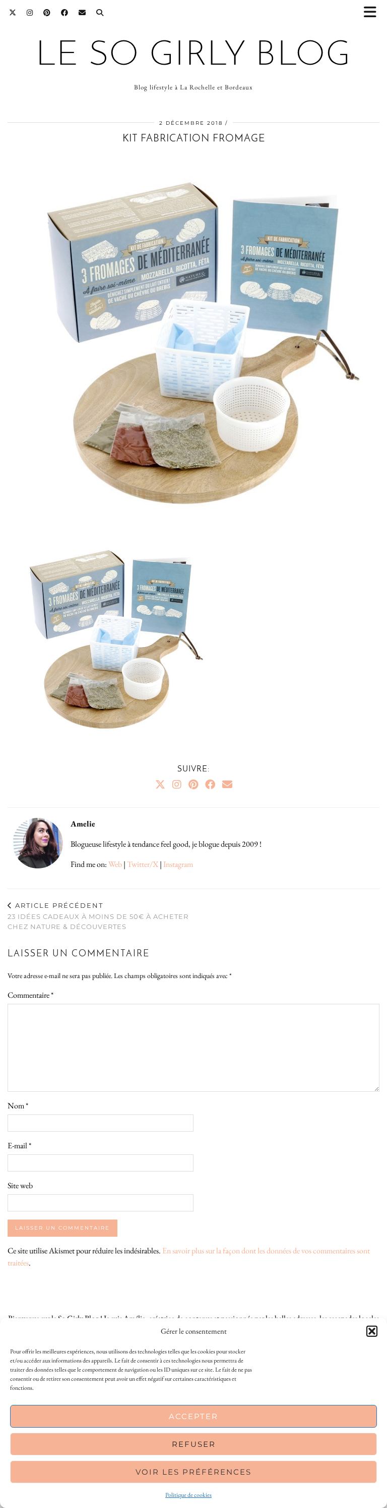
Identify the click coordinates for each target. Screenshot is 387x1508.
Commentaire (30, 995)
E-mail (19, 1145)
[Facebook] (65, 12)
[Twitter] (13, 12)
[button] (373, 13)
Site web (20, 1185)
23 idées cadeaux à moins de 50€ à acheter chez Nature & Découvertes (98, 916)
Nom (18, 1105)
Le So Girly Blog (193, 55)
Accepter (193, 1416)
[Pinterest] (47, 12)
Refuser (194, 1444)
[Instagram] (30, 12)
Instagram (178, 864)
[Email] (82, 12)
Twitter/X (142, 864)
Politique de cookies (188, 1495)
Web (115, 864)
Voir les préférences (193, 1472)
